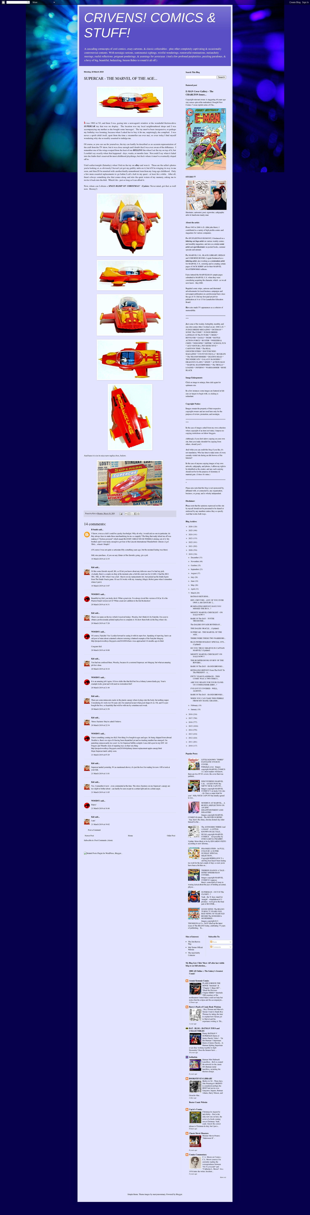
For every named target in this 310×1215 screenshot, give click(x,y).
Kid (92, 567)
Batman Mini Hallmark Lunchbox (211, 1060)
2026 (191, 526)
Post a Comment (94, 830)
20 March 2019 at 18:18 (100, 668)
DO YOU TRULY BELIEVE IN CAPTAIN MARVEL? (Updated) (208, 649)
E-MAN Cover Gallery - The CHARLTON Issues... (199, 93)
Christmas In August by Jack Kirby (211, 1113)
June (193, 581)
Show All (223, 1177)
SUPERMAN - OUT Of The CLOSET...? (212, 893)
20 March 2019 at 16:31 (100, 604)
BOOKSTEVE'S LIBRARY (200, 1078)
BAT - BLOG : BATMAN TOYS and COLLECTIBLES (204, 1029)
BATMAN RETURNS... (200, 596)
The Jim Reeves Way (194, 942)
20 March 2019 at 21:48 (100, 687)
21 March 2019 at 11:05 (100, 792)
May (193, 585)
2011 (191, 741)
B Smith (94, 529)
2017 (191, 718)
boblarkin (193, 1057)
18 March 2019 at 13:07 (100, 585)
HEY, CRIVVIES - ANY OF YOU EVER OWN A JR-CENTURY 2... (207, 601)
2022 (191, 542)
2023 (191, 538)
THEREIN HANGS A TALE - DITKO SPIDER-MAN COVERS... (213, 872)
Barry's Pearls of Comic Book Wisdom (205, 1006)
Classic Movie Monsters (199, 1133)
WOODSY (95, 594)
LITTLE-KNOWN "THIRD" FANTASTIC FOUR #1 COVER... (212, 761)
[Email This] (126, 513)
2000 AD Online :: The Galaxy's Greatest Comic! (206, 972)
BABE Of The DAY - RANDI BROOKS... (207, 666)
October (194, 565)
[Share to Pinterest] (138, 513)
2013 (191, 734)
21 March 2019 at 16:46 (100, 808)
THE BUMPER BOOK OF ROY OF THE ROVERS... (207, 661)
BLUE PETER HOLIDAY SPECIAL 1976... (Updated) (208, 643)
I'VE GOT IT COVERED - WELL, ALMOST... (204, 689)
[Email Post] (121, 513)
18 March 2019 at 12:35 (100, 558)
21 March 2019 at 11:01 (100, 773)
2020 (191, 550)
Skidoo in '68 (207, 1081)
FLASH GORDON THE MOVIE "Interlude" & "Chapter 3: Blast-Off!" (211, 985)
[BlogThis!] (129, 513)
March (193, 592)
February (194, 705)
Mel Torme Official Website (195, 948)
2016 (191, 722)
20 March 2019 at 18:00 (100, 650)
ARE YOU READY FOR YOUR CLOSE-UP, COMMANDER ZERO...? (207, 683)
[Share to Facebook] (135, 513)
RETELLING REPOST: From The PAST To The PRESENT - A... (208, 671)
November (195, 561)
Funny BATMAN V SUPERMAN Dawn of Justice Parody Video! (210, 1035)
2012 (191, 737)
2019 (191, 554)
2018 (191, 714)
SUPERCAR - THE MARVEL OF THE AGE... (206, 633)
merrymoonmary (159, 1194)
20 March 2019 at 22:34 (100, 725)
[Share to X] (132, 513)
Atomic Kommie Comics (199, 980)
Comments (216, 947)
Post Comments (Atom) (103, 840)
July (193, 577)
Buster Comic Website (198, 1102)
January (194, 709)
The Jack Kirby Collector (194, 953)
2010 (191, 745)
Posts (214, 942)
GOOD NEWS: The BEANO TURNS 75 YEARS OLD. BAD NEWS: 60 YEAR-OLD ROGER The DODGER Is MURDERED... (213, 914)
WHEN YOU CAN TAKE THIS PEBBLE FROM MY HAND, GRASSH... (207, 699)
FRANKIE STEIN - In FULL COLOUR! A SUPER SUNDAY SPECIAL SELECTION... (212, 852)
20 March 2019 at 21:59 (100, 709)
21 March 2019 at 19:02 (100, 824)
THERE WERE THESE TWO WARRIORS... (208, 638)
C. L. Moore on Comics (211, 1157)
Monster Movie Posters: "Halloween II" (211, 1136)
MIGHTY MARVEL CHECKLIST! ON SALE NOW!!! (206, 655)
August (194, 573)
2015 (191, 726)
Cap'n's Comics (195, 1109)
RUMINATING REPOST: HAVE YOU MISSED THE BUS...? (206, 607)
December (195, 557)
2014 (191, 729)
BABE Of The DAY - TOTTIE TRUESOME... (202, 619)
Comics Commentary (198, 1154)
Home (130, 835)
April (193, 589)
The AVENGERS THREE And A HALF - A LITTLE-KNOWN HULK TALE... (213, 829)
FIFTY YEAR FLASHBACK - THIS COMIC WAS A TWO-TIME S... (205, 677)
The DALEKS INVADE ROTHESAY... (206, 624)
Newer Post (89, 835)
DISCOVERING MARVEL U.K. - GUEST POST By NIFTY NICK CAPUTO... (212, 783)
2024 (191, 534)
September (195, 569)
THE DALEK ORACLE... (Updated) (205, 628)
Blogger (179, 1194)
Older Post (171, 835)
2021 (191, 546)
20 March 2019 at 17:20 (100, 623)
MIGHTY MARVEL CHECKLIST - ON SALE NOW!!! (207, 613)
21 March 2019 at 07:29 (100, 754)
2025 (191, 530)
